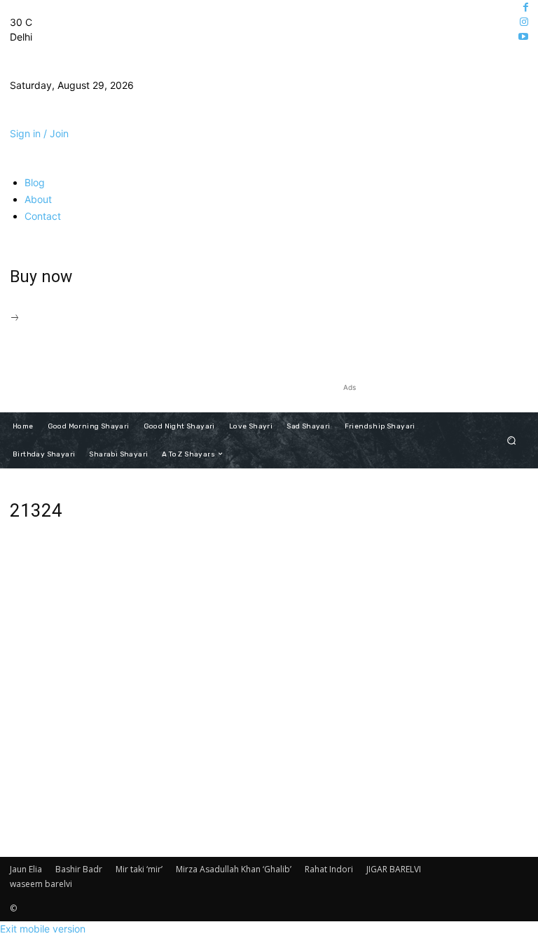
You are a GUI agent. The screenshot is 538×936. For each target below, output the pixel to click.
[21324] (179, 726)
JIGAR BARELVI (393, 869)
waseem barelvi (41, 884)
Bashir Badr (78, 869)
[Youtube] (523, 37)
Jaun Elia (26, 869)
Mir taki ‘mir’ (139, 869)
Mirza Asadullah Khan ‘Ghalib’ (233, 869)
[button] (511, 440)
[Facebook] (525, 7)
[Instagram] (524, 22)
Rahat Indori (329, 869)
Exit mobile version (42, 929)
